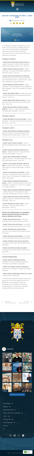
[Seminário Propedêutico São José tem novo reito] (7, 367)
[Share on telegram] (13, 23)
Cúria (5, 416)
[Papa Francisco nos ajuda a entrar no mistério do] (17, 367)
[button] (17, 9)
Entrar (5, 426)
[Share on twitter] (20, 23)
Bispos (5, 407)
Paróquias (7, 419)
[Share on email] (23, 23)
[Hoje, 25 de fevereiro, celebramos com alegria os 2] (27, 377)
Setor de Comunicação (11, 413)
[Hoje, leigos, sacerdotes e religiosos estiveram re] (7, 377)
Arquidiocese (8, 410)
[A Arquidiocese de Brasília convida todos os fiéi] (17, 377)
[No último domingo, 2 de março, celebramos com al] (27, 357)
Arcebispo (7, 403)
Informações (8, 422)
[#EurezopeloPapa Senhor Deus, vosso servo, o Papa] (27, 367)
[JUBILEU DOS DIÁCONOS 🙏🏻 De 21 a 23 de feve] (27, 387)
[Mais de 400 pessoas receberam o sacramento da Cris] (7, 387)
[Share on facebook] (17, 23)
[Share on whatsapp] (10, 23)
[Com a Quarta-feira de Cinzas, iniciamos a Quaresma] (7, 357)
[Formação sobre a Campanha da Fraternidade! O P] (17, 357)
